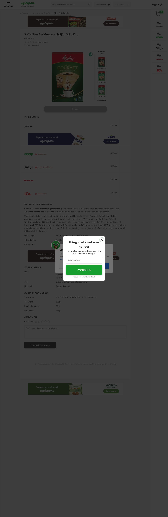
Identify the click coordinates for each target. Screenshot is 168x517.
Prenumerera (84, 269)
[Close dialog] (101, 239)
